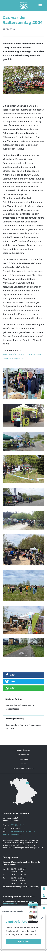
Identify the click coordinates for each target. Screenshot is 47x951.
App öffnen (23, 941)
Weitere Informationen (12, 835)
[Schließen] (42, 918)
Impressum (23, 759)
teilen (12, 675)
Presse (23, 764)
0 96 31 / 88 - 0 (17, 825)
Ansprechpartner (23, 750)
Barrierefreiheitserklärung (23, 768)
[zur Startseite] (23, 5)
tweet (12, 681)
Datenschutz (23, 755)
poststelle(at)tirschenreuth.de (23, 831)
